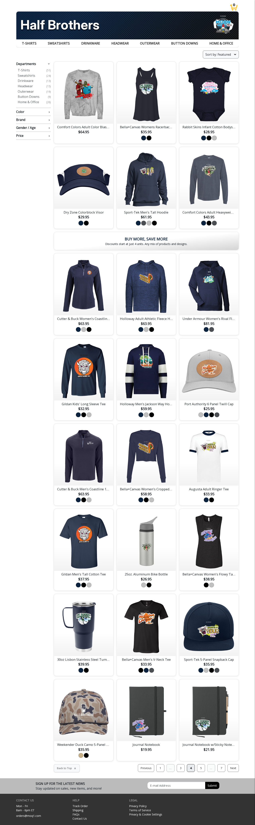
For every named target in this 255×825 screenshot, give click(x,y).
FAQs (76, 814)
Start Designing (83, 116)
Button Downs (184, 43)
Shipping (78, 810)
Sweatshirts (59, 43)
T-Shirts (29, 43)
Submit (212, 785)
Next (233, 768)
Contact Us (80, 818)
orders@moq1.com (28, 816)
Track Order (80, 806)
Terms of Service (140, 810)
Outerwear (150, 43)
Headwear (120, 43)
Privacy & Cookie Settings (145, 814)
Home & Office (221, 43)
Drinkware (90, 43)
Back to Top (66, 768)
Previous (146, 768)
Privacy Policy (138, 806)
